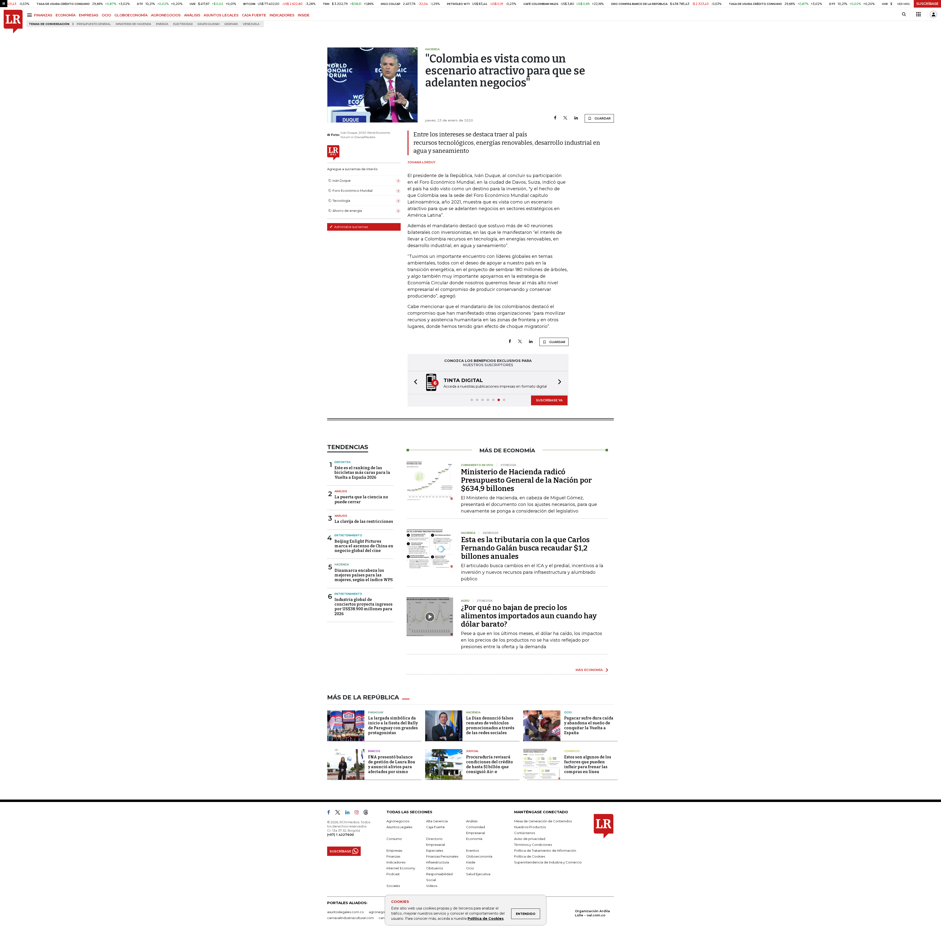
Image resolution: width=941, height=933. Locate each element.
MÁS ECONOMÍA (589, 670)
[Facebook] (555, 118)
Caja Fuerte (435, 827)
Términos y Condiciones (533, 845)
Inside (470, 862)
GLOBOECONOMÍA (131, 15)
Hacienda (341, 564)
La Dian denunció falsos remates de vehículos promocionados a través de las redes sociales (490, 725)
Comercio (572, 751)
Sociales (393, 886)
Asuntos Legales (399, 827)
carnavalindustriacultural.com (350, 918)
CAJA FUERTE (254, 15)
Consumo (394, 839)
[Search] (904, 14)
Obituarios (434, 868)
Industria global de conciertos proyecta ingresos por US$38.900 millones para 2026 (363, 606)
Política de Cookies (486, 918)
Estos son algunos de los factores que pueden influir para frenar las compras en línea (587, 764)
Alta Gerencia (437, 821)
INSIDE (304, 15)
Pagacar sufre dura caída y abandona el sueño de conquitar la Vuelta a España (588, 725)
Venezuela (251, 24)
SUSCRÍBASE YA (549, 400)
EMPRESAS (88, 15)
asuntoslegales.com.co (345, 912)
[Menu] (30, 15)
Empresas (394, 850)
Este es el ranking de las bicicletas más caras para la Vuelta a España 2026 (362, 472)
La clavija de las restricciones (363, 521)
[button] (414, 382)
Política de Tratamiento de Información (545, 850)
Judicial (472, 751)
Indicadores (395, 862)
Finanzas (393, 856)
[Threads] (367, 813)
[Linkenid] (349, 813)
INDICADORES (282, 15)
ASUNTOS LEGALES (221, 15)
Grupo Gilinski (209, 24)
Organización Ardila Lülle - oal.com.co (592, 913)
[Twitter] (565, 118)
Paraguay (376, 712)
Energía (162, 24)
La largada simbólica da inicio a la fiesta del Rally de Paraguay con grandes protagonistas (393, 725)
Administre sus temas (351, 227)
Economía (474, 839)
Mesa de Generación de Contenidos (543, 821)
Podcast (393, 874)
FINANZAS (43, 15)
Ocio (568, 712)
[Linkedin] (576, 118)
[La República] (13, 22)
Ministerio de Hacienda (133, 24)
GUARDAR (602, 118)
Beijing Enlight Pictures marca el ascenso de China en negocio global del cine (363, 546)
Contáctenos (524, 833)
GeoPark (231, 24)
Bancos (374, 751)
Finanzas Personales (442, 856)
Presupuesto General (94, 24)
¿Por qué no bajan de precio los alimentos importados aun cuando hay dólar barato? (529, 616)
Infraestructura (437, 862)
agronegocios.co (382, 912)
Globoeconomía (479, 856)
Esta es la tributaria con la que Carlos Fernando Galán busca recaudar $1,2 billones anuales (525, 548)
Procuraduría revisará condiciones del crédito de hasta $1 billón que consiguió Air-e (489, 764)
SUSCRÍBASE (927, 3)
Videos (431, 886)
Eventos (472, 850)
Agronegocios (397, 821)
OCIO (106, 15)
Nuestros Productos (530, 827)
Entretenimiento (348, 535)
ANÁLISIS (192, 15)
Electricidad (183, 24)
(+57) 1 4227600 (340, 835)
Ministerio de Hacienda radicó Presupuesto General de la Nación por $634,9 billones (526, 480)
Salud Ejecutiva (478, 874)
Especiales (434, 850)
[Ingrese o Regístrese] (933, 14)
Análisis (340, 491)
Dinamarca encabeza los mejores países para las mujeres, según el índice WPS (363, 575)
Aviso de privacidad (529, 839)
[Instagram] (358, 813)
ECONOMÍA (65, 15)
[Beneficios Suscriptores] (918, 14)
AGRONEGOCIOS (166, 15)
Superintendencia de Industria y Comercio (548, 862)
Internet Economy (400, 868)
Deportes (342, 462)
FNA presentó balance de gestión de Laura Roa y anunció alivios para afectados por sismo (391, 764)
